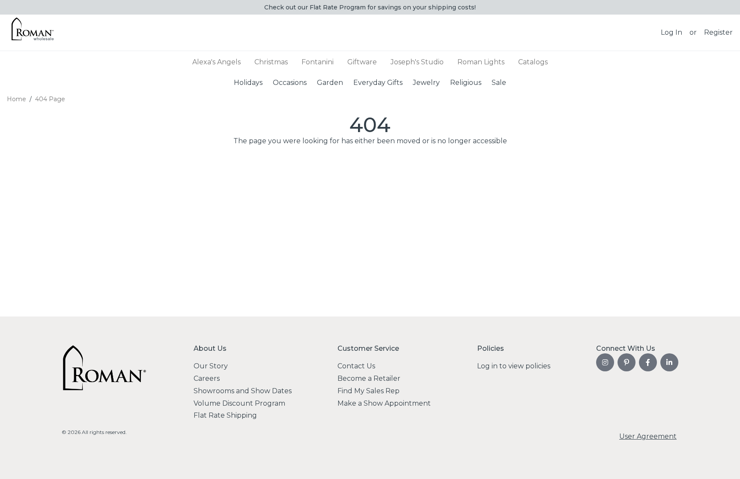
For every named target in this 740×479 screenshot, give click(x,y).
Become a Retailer (368, 378)
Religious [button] (465, 82)
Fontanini (317, 62)
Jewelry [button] (426, 82)
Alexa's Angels (216, 62)
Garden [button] (330, 82)
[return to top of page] (724, 463)
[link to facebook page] (648, 362)
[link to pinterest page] (627, 362)
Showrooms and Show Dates (243, 391)
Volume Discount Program (239, 403)
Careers (207, 378)
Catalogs (533, 62)
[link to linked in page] (669, 362)
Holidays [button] (248, 82)
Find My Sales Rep (368, 391)
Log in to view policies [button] (513, 366)
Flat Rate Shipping (225, 415)
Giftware (362, 62)
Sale (499, 82)
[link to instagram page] (605, 362)
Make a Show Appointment (384, 403)
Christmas (271, 62)
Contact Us (356, 366)
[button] (671, 33)
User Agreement (648, 436)
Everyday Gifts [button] (378, 82)
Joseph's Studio (417, 62)
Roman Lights (480, 62)
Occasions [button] (290, 82)
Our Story (211, 366)
